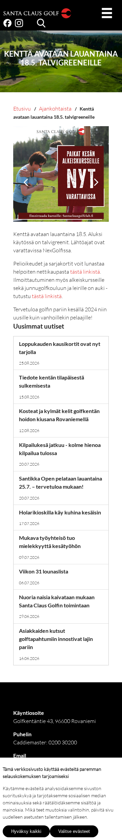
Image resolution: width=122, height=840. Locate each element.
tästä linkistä (85, 271)
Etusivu (22, 108)
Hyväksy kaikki (26, 831)
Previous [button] (26, 182)
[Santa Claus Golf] (37, 14)
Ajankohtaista (55, 108)
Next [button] (96, 182)
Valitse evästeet (74, 831)
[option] (61, 178)
